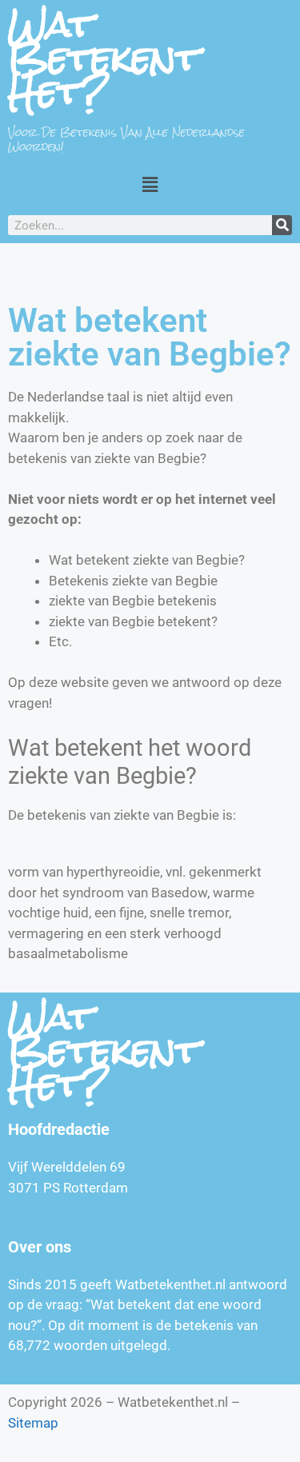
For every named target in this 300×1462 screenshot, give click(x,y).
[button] (149, 184)
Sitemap (33, 1423)
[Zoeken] (282, 225)
